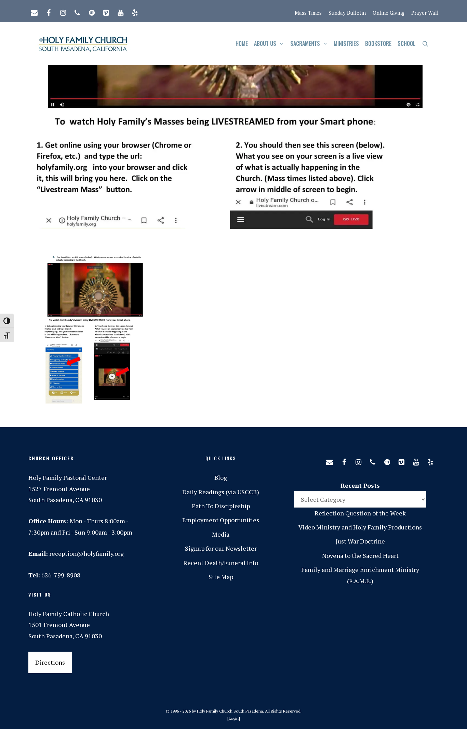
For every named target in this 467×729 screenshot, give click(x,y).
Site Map (221, 577)
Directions (50, 662)
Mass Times (308, 12)
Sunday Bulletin (347, 12)
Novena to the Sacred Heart (360, 555)
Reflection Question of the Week (360, 513)
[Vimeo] (106, 11)
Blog (220, 477)
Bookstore (378, 43)
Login (234, 718)
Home (242, 43)
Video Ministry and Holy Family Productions (360, 527)
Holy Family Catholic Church (68, 614)
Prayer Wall (425, 12)
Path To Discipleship (221, 506)
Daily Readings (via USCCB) (220, 492)
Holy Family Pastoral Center (67, 477)
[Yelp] (135, 11)
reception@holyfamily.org (86, 553)
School (406, 43)
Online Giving (388, 12)
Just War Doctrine (360, 541)
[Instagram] (63, 11)
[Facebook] (48, 11)
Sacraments (305, 43)
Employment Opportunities (220, 520)
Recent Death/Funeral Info (220, 563)
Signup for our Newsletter (221, 548)
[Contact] (34, 11)
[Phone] (77, 11)
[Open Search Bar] (425, 43)
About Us (265, 43)
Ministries (346, 43)
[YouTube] (120, 11)
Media (220, 534)
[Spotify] (91, 11)
